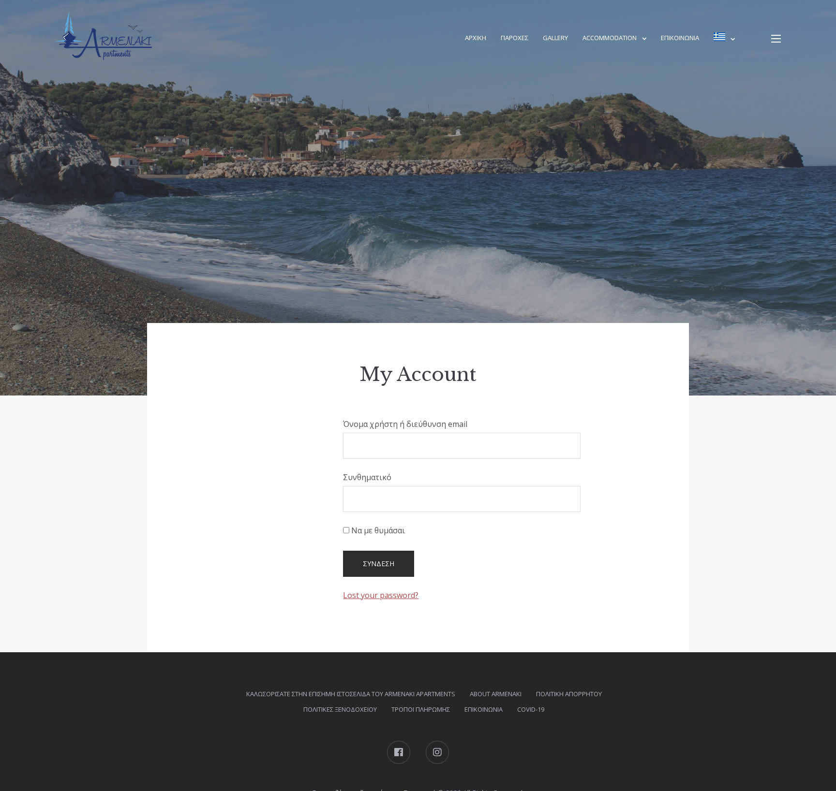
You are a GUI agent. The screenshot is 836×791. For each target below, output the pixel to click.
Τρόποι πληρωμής (420, 709)
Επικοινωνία (680, 37)
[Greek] (724, 38)
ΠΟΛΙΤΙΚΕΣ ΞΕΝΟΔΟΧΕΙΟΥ (340, 709)
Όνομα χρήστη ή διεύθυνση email (405, 424)
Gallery (555, 37)
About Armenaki (496, 693)
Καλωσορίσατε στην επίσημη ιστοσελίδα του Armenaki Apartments (350, 693)
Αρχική (475, 37)
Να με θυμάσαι (377, 530)
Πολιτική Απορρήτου (569, 693)
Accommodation (609, 37)
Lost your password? (380, 595)
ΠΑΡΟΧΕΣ (514, 37)
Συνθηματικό (367, 477)
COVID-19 (530, 709)
